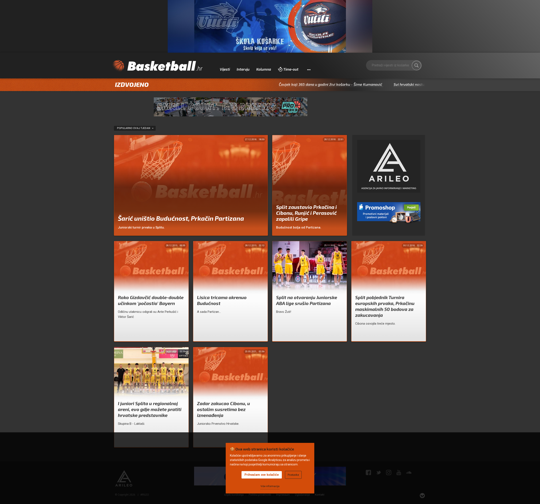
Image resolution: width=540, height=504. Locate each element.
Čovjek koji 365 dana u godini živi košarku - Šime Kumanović (304, 84)
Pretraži (416, 65)
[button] (309, 69)
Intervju (243, 69)
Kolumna (263, 69)
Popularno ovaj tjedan (134, 128)
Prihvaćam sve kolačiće (261, 475)
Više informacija (270, 486)
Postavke (293, 474)
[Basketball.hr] (157, 66)
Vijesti (225, 69)
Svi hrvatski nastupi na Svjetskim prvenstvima (407, 84)
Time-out (290, 69)
